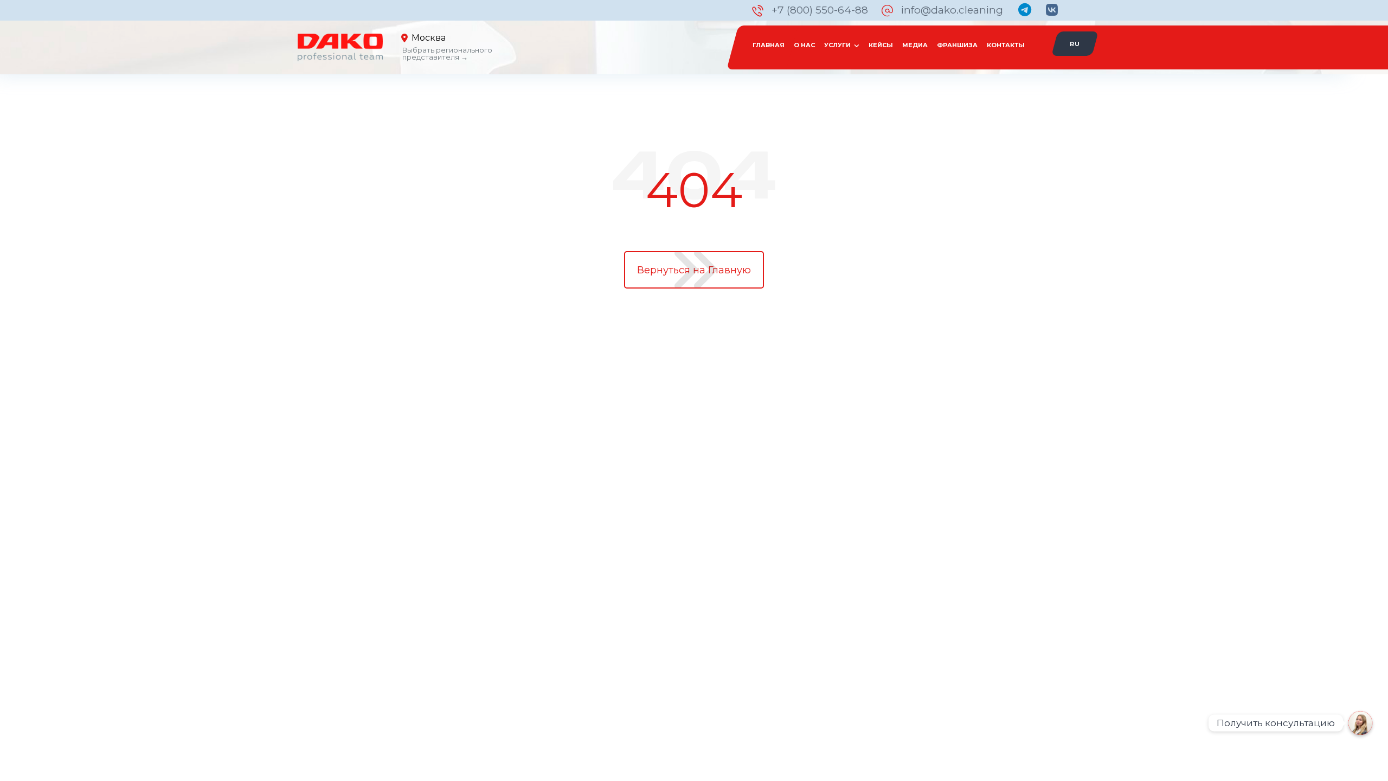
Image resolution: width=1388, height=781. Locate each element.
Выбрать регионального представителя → (447, 53)
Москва (429, 38)
